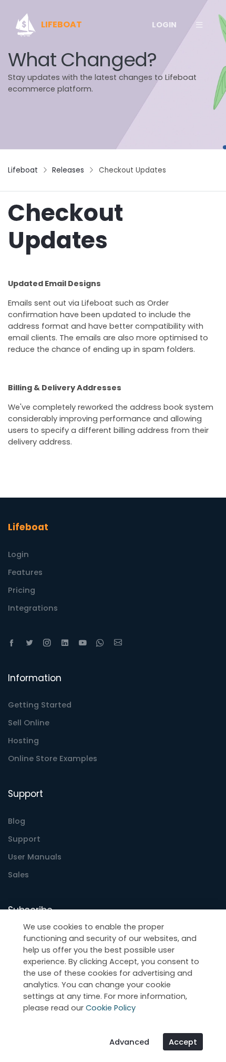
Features (25, 572)
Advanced (129, 1042)
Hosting (23, 740)
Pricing (21, 590)
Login (18, 554)
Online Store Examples (52, 758)
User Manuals (34, 857)
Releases (68, 170)
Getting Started (39, 705)
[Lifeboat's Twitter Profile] (30, 643)
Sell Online (28, 722)
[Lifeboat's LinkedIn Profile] (65, 643)
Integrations (33, 608)
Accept (183, 1042)
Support (24, 839)
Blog (16, 821)
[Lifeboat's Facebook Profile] (12, 643)
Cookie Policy (111, 1008)
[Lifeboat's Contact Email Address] (118, 643)
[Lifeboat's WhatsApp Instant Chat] (100, 643)
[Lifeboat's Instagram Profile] (47, 643)
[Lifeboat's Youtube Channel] (83, 643)
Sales (18, 874)
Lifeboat (23, 170)
